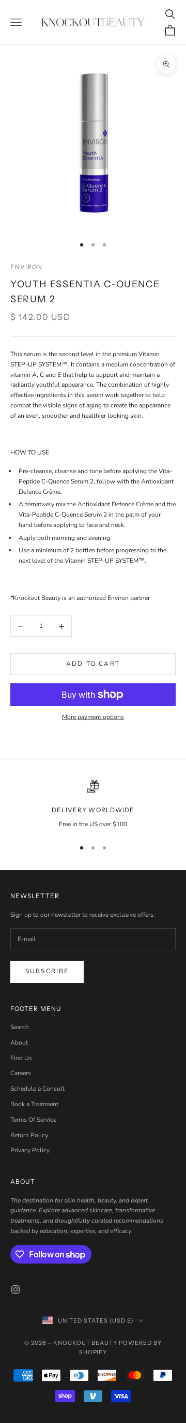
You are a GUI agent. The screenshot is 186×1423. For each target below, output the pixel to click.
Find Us (21, 1058)
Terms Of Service (33, 1120)
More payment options (93, 717)
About (19, 1042)
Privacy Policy (30, 1150)
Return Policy (29, 1135)
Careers (20, 1073)
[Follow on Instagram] (15, 1289)
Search (19, 1027)
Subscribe (47, 971)
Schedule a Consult (37, 1088)
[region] (93, 805)
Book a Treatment (34, 1104)
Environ (26, 267)
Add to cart (93, 663)
